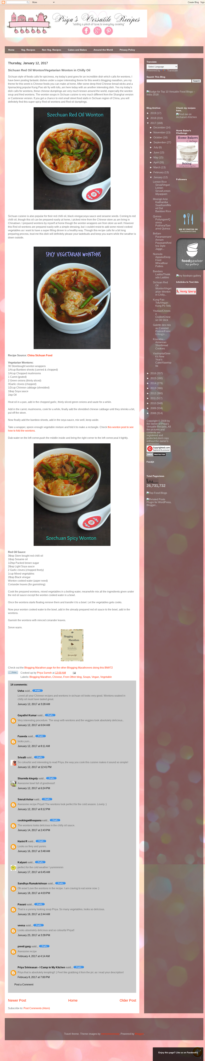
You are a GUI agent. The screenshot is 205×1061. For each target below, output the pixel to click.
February (158, 172)
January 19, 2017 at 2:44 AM (34, 914)
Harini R (22, 841)
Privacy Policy (127, 50)
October (158, 137)
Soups (86, 677)
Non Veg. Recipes (51, 50)
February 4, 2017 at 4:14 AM (34, 956)
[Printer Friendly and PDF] (13, 673)
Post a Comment (23, 984)
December (159, 127)
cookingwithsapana (29, 820)
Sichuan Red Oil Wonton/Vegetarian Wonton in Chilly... (162, 288)
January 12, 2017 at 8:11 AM (34, 746)
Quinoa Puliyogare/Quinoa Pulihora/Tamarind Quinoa (161, 222)
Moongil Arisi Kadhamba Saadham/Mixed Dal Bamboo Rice (162, 205)
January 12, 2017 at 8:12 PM (34, 809)
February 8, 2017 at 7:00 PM (34, 977)
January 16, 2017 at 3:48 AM (34, 851)
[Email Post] (74, 672)
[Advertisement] (171, 527)
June (156, 152)
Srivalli (22, 757)
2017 (153, 123)
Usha (21, 691)
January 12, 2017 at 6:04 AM (34, 725)
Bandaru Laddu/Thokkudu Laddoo (161, 274)
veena (21, 925)
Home (11, 50)
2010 (153, 403)
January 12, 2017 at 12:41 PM (34, 767)
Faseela (22, 736)
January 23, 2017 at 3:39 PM (34, 935)
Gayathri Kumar (27, 715)
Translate (172, 70)
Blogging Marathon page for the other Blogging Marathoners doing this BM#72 (68, 667)
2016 (153, 373)
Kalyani (22, 862)
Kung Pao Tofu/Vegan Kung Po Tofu (162, 302)
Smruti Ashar (25, 799)
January (158, 177)
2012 (153, 393)
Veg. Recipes (28, 50)
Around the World (103, 50)
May (156, 157)
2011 (153, 398)
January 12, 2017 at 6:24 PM (34, 788)
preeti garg (24, 946)
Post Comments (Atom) (37, 1008)
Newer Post (17, 1000)
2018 (153, 118)
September (160, 142)
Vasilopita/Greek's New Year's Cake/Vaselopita (162, 359)
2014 (153, 383)
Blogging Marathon (40, 677)
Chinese (57, 677)
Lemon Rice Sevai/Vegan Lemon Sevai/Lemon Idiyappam (161, 188)
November (159, 132)
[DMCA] (156, 455)
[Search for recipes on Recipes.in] (157, 493)
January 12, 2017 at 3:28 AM (34, 704)
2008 (153, 413)
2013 (153, 388)
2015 (153, 378)
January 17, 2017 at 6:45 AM (34, 872)
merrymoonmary (110, 1033)
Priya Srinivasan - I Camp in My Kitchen (41, 967)
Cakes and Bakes (77, 50)
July (156, 147)
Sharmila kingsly (28, 778)
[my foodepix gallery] (188, 275)
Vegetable (106, 677)
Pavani (22, 904)
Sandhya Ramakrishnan (32, 883)
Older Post (128, 1000)
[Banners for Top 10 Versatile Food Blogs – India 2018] (174, 94)
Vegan (95, 677)
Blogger (139, 1033)
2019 (153, 113)
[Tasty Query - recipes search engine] (186, 293)
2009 (153, 408)
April (156, 162)
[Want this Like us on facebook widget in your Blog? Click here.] (200, 1058)
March (157, 167)
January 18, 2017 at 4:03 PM (34, 893)
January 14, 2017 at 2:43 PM (34, 830)
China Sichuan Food (39, 355)
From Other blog (72, 677)
